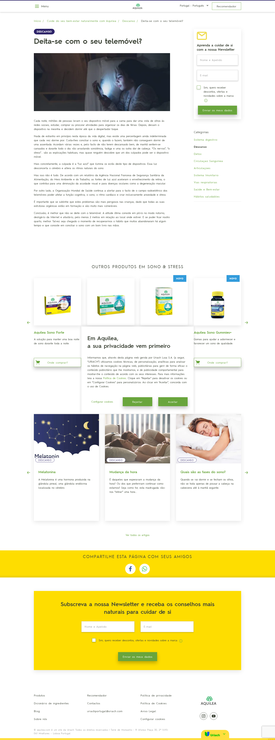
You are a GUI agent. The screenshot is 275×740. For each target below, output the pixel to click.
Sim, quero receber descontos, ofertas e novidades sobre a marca (219, 91)
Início (37, 20)
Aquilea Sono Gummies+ (212, 332)
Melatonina (47, 472)
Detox (198, 153)
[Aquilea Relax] (111, 301)
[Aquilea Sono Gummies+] (217, 301)
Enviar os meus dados (217, 110)
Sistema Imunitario (206, 175)
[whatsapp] (144, 569)
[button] (215, 734)
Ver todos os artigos (137, 535)
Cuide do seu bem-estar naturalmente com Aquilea (81, 20)
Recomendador (226, 6)
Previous (28, 322)
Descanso (128, 20)
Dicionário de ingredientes (51, 703)
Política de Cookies (153, 703)
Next (246, 322)
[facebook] (130, 569)
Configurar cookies (152, 719)
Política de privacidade (156, 695)
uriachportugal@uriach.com (105, 711)
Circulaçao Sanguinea (208, 161)
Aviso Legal (148, 711)
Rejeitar (137, 401)
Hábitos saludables (207, 196)
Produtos (39, 695)
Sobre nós (40, 719)
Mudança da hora (123, 472)
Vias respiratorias (205, 182)
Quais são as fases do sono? (203, 472)
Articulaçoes (202, 168)
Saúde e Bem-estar (207, 189)
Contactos (93, 703)
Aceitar (173, 401)
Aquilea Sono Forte (49, 332)
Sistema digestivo (205, 139)
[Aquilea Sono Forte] (57, 301)
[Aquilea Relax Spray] (164, 301)
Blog (37, 711)
